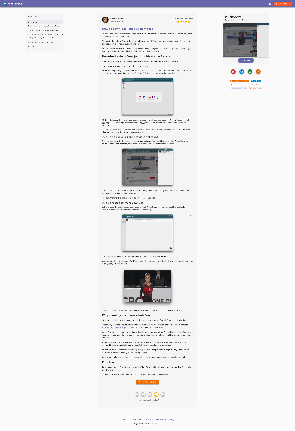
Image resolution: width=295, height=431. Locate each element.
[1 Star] (136, 394)
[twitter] (233, 71)
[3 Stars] (149, 394)
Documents (161, 419)
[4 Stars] (156, 394)
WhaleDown (152, 41)
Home (125, 419)
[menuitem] (44, 22)
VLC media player (114, 310)
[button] (146, 252)
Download (246, 60)
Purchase (148, 419)
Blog (172, 419)
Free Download (284, 4)
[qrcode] (250, 71)
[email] (241, 71)
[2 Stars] (143, 394)
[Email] (233, 71)
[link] (258, 71)
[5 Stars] (162, 394)
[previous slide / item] (103, 234)
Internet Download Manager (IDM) (117, 327)
